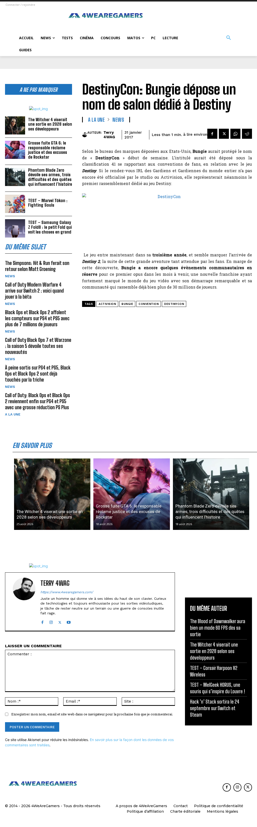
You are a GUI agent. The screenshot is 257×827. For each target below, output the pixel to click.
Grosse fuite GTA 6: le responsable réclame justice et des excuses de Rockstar (47, 150)
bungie (127, 304)
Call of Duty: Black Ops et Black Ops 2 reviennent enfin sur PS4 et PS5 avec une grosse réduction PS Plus (37, 401)
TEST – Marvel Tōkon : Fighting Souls (48, 203)
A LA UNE (12, 414)
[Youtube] (69, 621)
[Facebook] (212, 134)
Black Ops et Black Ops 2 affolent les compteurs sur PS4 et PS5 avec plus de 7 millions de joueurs (37, 318)
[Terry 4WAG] (84, 134)
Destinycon (174, 304)
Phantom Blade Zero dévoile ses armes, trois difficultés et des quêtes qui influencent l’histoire (50, 177)
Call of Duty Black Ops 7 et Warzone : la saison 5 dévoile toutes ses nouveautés (38, 346)
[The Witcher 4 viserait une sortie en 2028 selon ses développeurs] (15, 125)
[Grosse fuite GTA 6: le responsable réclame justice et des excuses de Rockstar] (15, 150)
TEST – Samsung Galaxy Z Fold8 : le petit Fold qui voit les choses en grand (50, 227)
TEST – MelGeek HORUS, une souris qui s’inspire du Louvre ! (217, 688)
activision (107, 304)
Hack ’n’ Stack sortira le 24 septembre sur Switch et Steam (214, 708)
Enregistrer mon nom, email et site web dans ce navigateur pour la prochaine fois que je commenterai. (92, 714)
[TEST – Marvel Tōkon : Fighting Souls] (15, 204)
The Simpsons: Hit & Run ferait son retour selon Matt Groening (37, 266)
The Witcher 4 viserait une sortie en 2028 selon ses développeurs (50, 124)
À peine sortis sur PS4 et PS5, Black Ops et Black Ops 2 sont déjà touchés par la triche (38, 373)
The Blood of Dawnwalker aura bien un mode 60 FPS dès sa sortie (217, 627)
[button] (229, 38)
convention (149, 304)
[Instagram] (51, 621)
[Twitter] (224, 134)
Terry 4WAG (109, 134)
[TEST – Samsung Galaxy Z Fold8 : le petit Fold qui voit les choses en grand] (15, 228)
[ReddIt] (247, 134)
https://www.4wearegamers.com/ (66, 592)
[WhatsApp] (235, 134)
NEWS (10, 276)
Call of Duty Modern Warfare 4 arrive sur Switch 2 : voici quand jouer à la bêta (34, 291)
